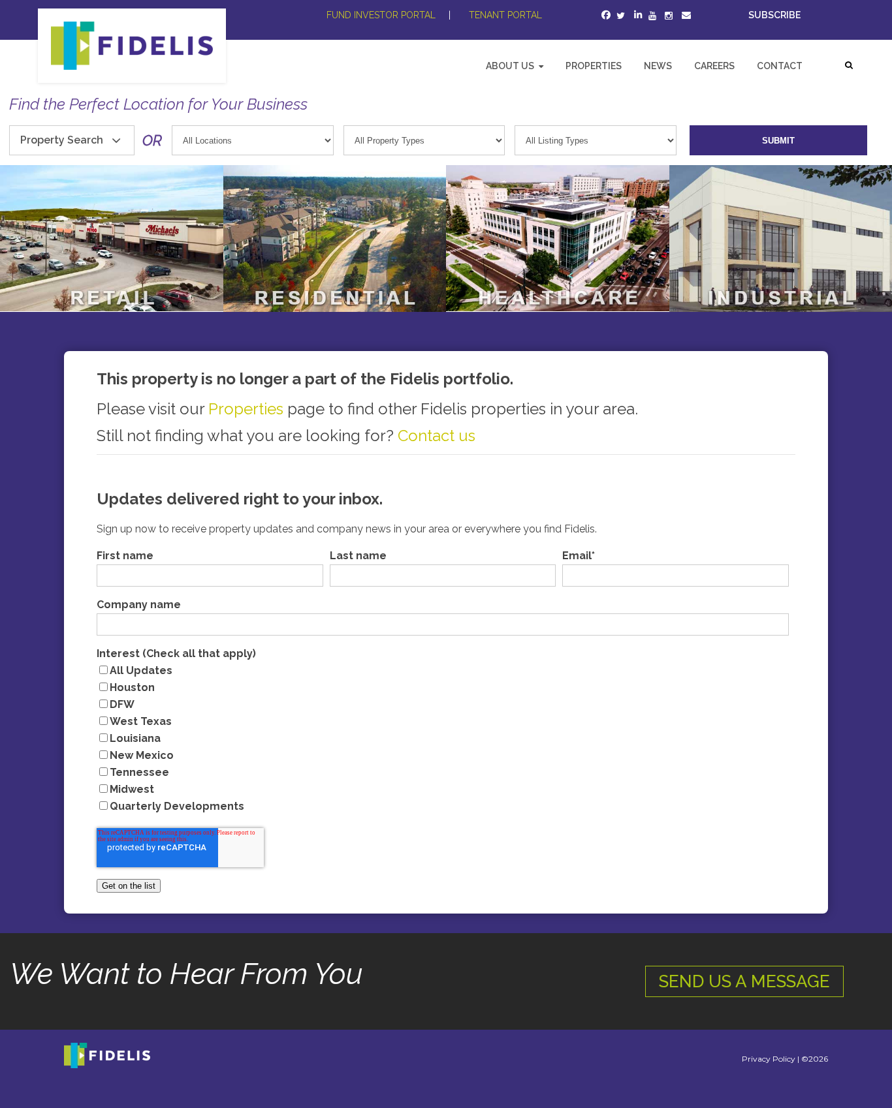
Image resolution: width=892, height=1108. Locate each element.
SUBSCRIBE (775, 15)
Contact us (436, 435)
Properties (245, 408)
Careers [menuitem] (714, 66)
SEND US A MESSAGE (744, 981)
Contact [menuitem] (780, 66)
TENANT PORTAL (505, 15)
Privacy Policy (768, 1059)
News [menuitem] (658, 66)
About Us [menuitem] (510, 66)
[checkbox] (443, 738)
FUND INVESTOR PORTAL (381, 15)
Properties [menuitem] (593, 66)
